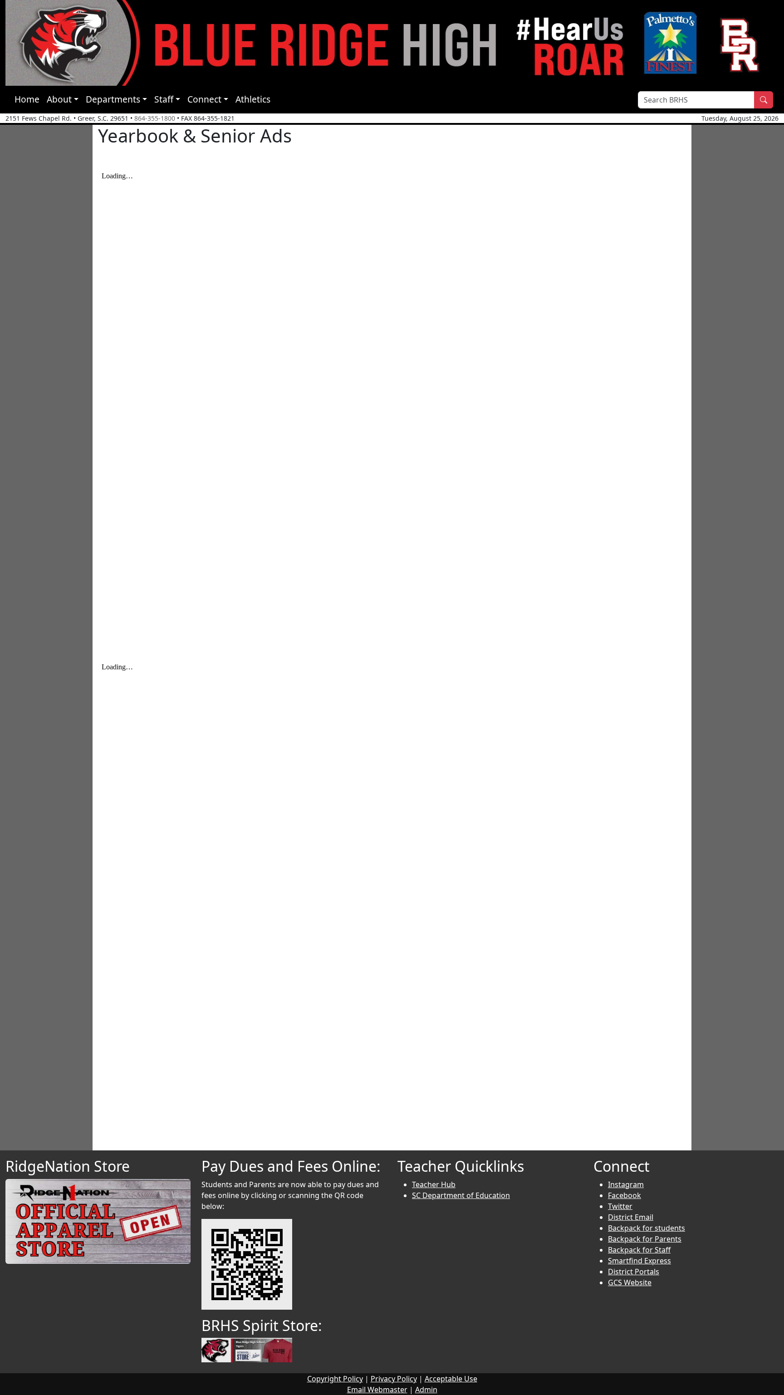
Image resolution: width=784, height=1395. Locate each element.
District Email (630, 1217)
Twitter (620, 1206)
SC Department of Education (461, 1195)
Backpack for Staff (639, 1250)
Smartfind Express (639, 1261)
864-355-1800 (154, 118)
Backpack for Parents (644, 1239)
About (59, 99)
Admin (426, 1390)
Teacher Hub (434, 1184)
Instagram (626, 1184)
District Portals (633, 1272)
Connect (204, 99)
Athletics (252, 99)
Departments (113, 99)
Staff (163, 99)
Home (27, 99)
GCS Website (630, 1282)
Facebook (624, 1195)
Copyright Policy (335, 1379)
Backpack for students (646, 1228)
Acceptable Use (451, 1379)
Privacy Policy (394, 1379)
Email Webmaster (377, 1390)
